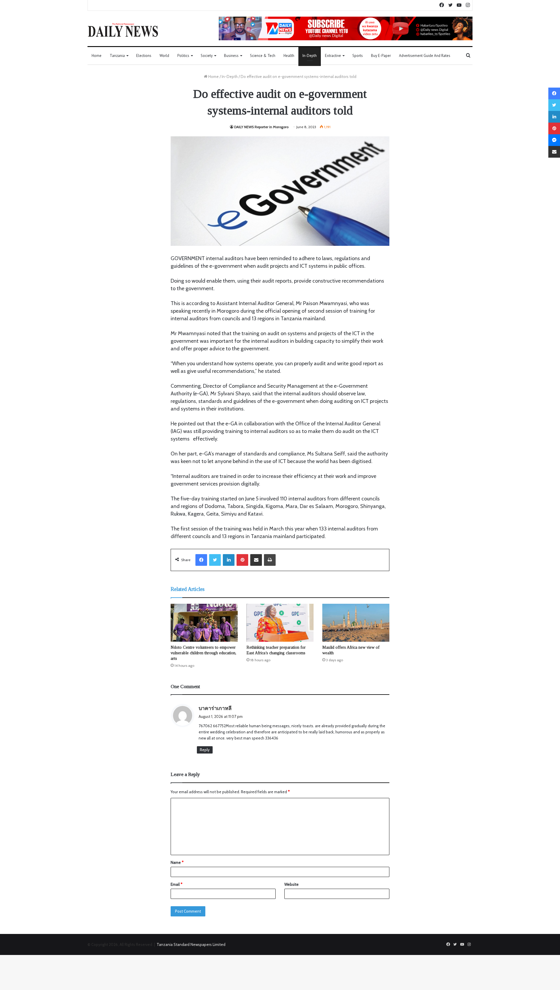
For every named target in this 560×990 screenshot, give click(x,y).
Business (231, 55)
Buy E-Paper (381, 55)
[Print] (270, 560)
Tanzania (117, 55)
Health (289, 55)
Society (207, 55)
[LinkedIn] (229, 560)
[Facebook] (201, 560)
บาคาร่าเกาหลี (215, 708)
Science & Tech (262, 55)
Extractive (333, 55)
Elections (143, 55)
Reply (205, 749)
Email (176, 884)
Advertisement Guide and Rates (424, 55)
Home (97, 55)
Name (177, 862)
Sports (357, 55)
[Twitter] (215, 560)
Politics (183, 55)
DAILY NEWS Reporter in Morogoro (261, 127)
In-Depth (309, 55)
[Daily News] (123, 29)
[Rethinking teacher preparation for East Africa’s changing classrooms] (280, 623)
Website (291, 884)
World (164, 55)
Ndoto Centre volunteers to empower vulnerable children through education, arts (203, 653)
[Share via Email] (256, 560)
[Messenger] (554, 140)
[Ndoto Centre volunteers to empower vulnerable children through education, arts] (204, 623)
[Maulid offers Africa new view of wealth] (355, 623)
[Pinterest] (242, 560)
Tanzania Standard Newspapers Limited (191, 944)
